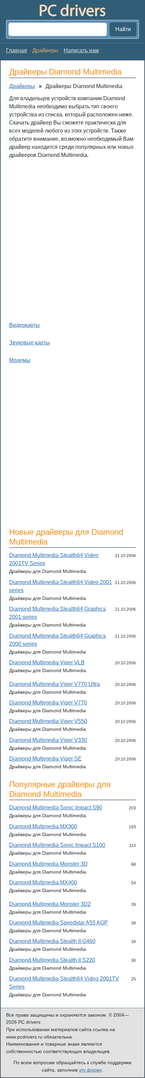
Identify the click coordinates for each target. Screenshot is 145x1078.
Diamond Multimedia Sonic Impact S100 (57, 845)
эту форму (90, 1070)
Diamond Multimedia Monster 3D (48, 864)
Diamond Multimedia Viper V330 (48, 740)
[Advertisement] (72, 238)
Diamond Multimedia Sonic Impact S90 (55, 807)
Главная (16, 50)
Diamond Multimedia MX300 (43, 826)
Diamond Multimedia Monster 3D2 (50, 904)
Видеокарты (24, 325)
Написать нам (81, 50)
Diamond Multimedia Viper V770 (48, 703)
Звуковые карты (29, 342)
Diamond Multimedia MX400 (43, 882)
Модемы (19, 360)
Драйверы (22, 86)
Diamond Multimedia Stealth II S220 (52, 960)
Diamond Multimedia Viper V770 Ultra (54, 684)
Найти (123, 29)
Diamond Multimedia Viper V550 (48, 721)
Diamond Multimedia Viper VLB (47, 662)
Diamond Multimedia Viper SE (45, 759)
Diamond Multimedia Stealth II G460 (52, 941)
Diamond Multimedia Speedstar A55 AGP (58, 922)
